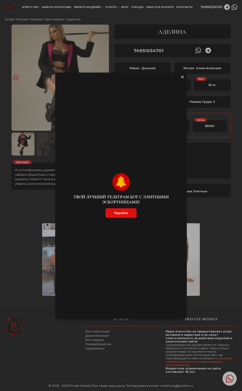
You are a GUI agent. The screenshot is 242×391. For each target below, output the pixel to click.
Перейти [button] (121, 213)
